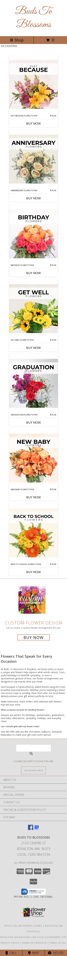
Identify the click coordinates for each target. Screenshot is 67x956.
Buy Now (33, 123)
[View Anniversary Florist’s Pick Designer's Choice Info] (33, 159)
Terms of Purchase (34, 942)
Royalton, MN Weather (15, 937)
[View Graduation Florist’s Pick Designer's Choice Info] (33, 383)
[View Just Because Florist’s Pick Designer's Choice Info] (33, 84)
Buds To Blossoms (33, 18)
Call (12, 953)
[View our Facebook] (30, 829)
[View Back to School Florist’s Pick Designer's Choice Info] (33, 533)
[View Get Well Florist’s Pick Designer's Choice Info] (33, 308)
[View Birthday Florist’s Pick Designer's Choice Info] (33, 234)
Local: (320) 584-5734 (33, 854)
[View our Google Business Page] (36, 829)
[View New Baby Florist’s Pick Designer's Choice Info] (33, 458)
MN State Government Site (50, 937)
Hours (57, 953)
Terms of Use (57, 942)
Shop (19, 40)
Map (35, 953)
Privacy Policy (10, 942)
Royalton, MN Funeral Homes (23, 925)
